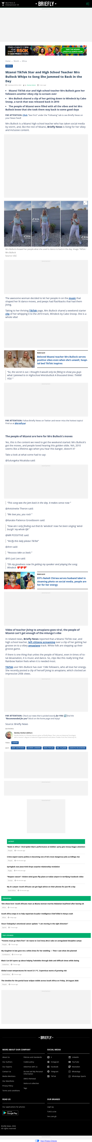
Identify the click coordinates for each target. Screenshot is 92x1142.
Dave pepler (49, 748)
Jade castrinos (18, 748)
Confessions (6, 954)
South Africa (12, 890)
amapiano (34, 645)
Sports (4, 927)
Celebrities (5, 964)
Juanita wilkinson (77, 748)
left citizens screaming (41, 642)
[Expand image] (85, 203)
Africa (24, 61)
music (72, 298)
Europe (10, 880)
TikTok (33, 310)
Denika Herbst (31, 85)
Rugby (10, 870)
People (10, 850)
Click (25, 115)
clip (7, 313)
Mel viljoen (61, 748)
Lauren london (34, 748)
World (16, 61)
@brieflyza (20, 423)
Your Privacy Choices (48, 1141)
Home (7, 61)
